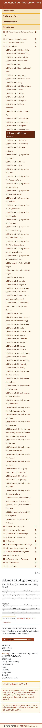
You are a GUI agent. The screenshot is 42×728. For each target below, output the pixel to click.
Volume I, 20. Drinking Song (17, 129)
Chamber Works (10, 22)
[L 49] (21, 595)
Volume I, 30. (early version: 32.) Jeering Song (17, 185)
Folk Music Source (8, 618)
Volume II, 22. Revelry (15, 368)
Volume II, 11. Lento (15, 328)
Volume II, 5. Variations (16, 292)
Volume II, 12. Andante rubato (18, 331)
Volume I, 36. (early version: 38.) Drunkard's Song (17, 228)
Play (4, 639)
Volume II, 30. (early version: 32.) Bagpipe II (18, 423)
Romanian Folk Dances (14, 537)
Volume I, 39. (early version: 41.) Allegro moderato (17, 250)
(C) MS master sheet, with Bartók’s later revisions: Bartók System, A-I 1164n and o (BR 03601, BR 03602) (20, 707)
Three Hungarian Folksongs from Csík (18, 34)
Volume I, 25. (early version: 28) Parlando (17, 156)
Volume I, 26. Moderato (16, 162)
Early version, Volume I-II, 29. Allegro (18, 272)
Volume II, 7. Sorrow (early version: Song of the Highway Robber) (17, 306)
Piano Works (8, 27)
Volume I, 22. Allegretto (16, 140)
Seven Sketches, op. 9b (14, 526)
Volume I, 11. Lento (14, 90)
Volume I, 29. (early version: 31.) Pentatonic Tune (17, 178)
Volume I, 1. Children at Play (17, 50)
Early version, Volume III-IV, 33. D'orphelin (18, 514)
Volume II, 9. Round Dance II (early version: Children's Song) (18, 319)
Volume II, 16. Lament (15, 346)
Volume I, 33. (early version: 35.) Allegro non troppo (17, 207)
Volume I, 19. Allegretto (16, 126)
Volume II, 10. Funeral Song (17, 324)
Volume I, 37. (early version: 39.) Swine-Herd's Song (17, 236)
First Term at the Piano (14, 530)
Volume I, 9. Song (14, 82)
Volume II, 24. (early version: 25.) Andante (18, 380)
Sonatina (8, 541)
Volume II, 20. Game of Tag (17, 360)
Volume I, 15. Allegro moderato (15, 106)
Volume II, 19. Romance (16, 357)
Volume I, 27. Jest (14, 165)
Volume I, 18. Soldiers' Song (17, 122)
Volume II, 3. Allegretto (16, 285)
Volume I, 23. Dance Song (17, 144)
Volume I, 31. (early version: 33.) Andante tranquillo (17, 192)
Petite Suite (10, 566)
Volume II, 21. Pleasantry (16, 364)
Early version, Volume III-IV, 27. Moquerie (19, 506)
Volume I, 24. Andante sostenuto (15, 149)
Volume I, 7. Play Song (15, 75)
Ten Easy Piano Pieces (13, 43)
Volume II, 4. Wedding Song (17, 288)
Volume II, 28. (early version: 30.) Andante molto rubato (18, 409)
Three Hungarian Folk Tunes (16, 548)
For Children (10, 46)
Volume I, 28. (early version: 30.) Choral (17, 171)
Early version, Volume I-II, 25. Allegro (18, 265)
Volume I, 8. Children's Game (18, 79)
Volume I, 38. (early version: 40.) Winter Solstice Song (17, 243)
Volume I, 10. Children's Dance (18, 86)
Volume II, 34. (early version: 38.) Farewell (18, 456)
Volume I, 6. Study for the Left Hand (18, 70)
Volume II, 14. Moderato (16, 339)
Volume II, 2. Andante (15, 281)
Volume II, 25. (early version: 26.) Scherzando (18, 387)
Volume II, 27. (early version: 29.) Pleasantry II (18, 402)
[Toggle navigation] (4, 7)
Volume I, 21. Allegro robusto (16, 135)
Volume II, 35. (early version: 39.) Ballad (18, 463)
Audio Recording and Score (26, 618)
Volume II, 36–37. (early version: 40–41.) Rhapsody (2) (16, 478)
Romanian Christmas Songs (15, 534)
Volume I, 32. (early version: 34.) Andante (17, 200)
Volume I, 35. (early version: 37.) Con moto (17, 221)
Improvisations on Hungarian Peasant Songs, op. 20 (16, 553)
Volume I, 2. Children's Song (17, 53)
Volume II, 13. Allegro (15, 335)
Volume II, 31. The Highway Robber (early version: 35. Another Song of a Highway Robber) (18, 432)
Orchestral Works (10, 16)
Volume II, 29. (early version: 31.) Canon (18, 416)
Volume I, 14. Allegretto (16, 100)
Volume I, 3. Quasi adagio (17, 57)
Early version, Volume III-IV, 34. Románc (18, 521)
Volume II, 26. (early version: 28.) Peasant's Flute (18, 395)
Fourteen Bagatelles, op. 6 (15, 39)
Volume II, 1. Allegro (15, 277)
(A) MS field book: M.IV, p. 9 (14, 684)
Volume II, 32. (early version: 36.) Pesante (18, 441)
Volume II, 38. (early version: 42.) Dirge (18, 485)
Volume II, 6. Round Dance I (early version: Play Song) (17, 297)
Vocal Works (8, 10)
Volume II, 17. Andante (16, 349)
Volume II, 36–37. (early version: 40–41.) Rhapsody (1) (16, 470)
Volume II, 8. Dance (14, 313)
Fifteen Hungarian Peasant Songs (17, 544)
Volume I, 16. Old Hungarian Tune (17, 113)
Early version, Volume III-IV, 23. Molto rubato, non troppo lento (19, 499)
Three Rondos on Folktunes (15, 559)
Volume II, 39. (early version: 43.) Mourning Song (18, 492)
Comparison (6, 622)
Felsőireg (6, 653)
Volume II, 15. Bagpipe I (16, 342)
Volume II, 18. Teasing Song (17, 353)
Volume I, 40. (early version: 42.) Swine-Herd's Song (17, 257)
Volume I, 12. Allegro (15, 93)
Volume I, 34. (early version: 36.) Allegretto (17, 214)
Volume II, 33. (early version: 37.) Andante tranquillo (18, 449)
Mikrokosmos (11, 562)
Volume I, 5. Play (13, 64)
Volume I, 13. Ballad (15, 97)
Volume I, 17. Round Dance (17, 118)
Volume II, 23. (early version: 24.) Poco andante (18, 373)
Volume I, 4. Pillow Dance (17, 61)
